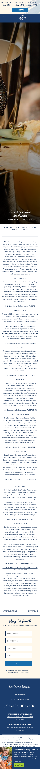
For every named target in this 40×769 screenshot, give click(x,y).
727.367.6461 (20, 730)
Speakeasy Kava (20, 523)
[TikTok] (17, 706)
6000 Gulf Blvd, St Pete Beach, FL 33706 (20, 717)
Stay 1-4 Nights (6, 2)
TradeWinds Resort (27, 583)
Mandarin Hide (20, 310)
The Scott (20, 347)
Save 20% (6, 5)
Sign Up (18, 663)
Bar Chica (20, 379)
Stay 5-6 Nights (19, 2)
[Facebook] (6, 706)
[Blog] (33, 706)
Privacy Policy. (24, 672)
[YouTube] (22, 706)
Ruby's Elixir (20, 486)
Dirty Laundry (20, 278)
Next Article (31, 611)
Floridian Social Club (20, 414)
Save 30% (32, 5)
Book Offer (20, 10)
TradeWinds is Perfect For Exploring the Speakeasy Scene (20, 569)
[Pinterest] (27, 706)
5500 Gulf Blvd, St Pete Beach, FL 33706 (20, 727)
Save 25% (19, 5)
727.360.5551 (20, 720)
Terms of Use (21, 670)
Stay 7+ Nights (32, 2)
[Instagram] (11, 706)
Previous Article (10, 611)
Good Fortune (20, 451)
